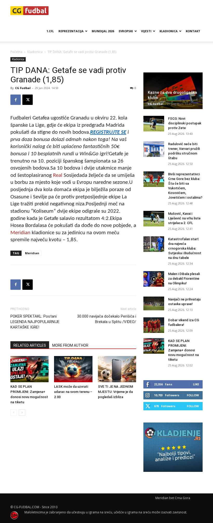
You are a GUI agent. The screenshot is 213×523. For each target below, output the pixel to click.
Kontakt (193, 31)
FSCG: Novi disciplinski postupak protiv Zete (184, 123)
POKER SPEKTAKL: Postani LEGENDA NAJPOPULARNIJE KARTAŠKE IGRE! (34, 322)
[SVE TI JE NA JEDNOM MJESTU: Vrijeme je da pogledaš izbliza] (117, 369)
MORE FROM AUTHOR (70, 345)
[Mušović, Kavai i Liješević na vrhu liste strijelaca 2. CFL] (153, 218)
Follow (193, 395)
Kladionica (168, 31)
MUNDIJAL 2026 (103, 31)
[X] (27, 100)
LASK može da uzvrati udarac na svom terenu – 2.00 (73, 392)
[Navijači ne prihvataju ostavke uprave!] (153, 303)
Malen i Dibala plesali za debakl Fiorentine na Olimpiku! (184, 278)
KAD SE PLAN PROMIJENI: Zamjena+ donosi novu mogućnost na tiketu (183, 350)
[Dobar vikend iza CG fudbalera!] (153, 325)
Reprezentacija (71, 31)
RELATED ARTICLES (30, 345)
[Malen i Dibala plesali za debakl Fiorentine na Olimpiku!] (153, 279)
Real (57, 175)
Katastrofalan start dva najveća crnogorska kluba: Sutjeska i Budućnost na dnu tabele (184, 248)
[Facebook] (15, 100)
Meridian (20, 233)
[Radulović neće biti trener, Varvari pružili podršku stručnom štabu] (153, 149)
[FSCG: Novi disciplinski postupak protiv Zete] (153, 123)
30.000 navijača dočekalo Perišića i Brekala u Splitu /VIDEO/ (106, 319)
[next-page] (22, 412)
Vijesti (146, 31)
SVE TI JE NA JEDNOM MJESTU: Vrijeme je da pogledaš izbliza (115, 392)
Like (196, 384)
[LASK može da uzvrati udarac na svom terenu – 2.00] (73, 369)
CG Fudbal (23, 88)
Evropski (126, 31)
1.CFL (50, 31)
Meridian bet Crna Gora (172, 498)
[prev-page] (13, 412)
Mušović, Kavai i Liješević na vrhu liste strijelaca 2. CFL (184, 218)
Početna (16, 52)
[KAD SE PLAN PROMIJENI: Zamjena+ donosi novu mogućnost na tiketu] (29, 369)
